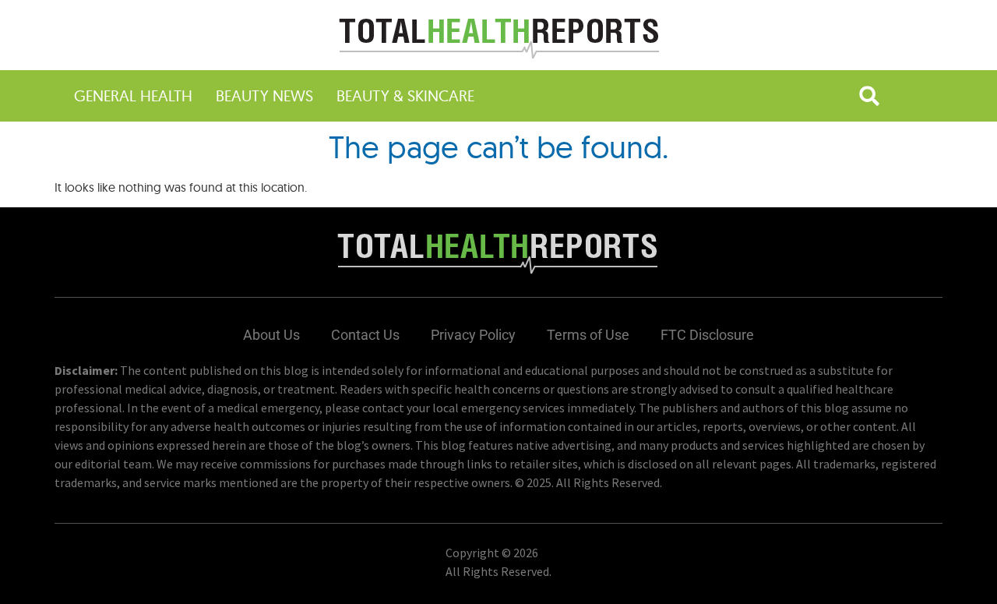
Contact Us (365, 335)
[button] (869, 95)
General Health (133, 95)
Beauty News (264, 95)
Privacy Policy (473, 335)
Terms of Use (588, 335)
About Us (271, 335)
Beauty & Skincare (405, 95)
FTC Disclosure (707, 335)
